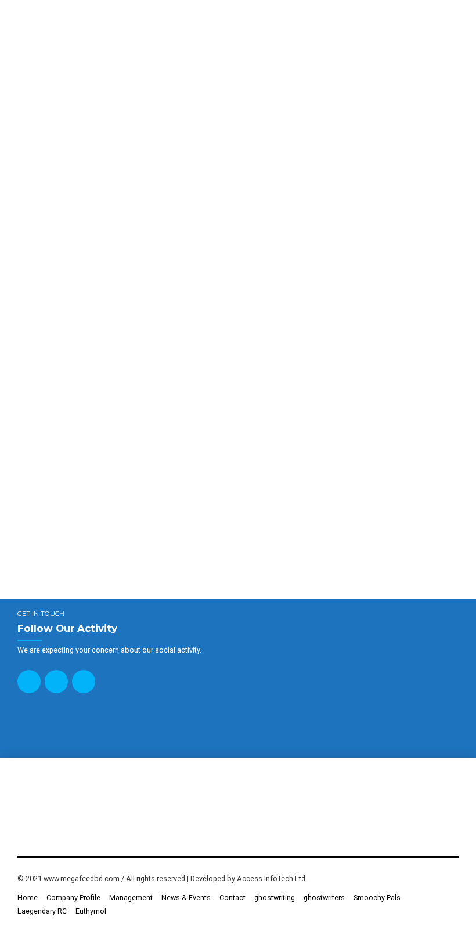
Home (27, 897)
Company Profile (73, 897)
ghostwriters (324, 897)
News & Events (186, 897)
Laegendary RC (42, 911)
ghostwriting (274, 897)
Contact (232, 897)
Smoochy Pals (377, 897)
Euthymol (90, 911)
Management (131, 897)
